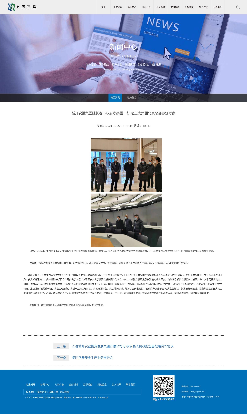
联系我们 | (31, 392)
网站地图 (64, 392)
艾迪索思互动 (103, 398)
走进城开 (30, 384)
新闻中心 (132, 7)
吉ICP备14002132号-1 (81, 398)
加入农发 (203, 7)
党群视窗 (175, 7)
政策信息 (132, 97)
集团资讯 (115, 97)
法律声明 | (54, 392)
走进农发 (117, 7)
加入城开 (116, 384)
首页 (103, 7)
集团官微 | (42, 392)
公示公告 (146, 7)
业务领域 (160, 7)
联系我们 (218, 7)
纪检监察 (189, 7)
